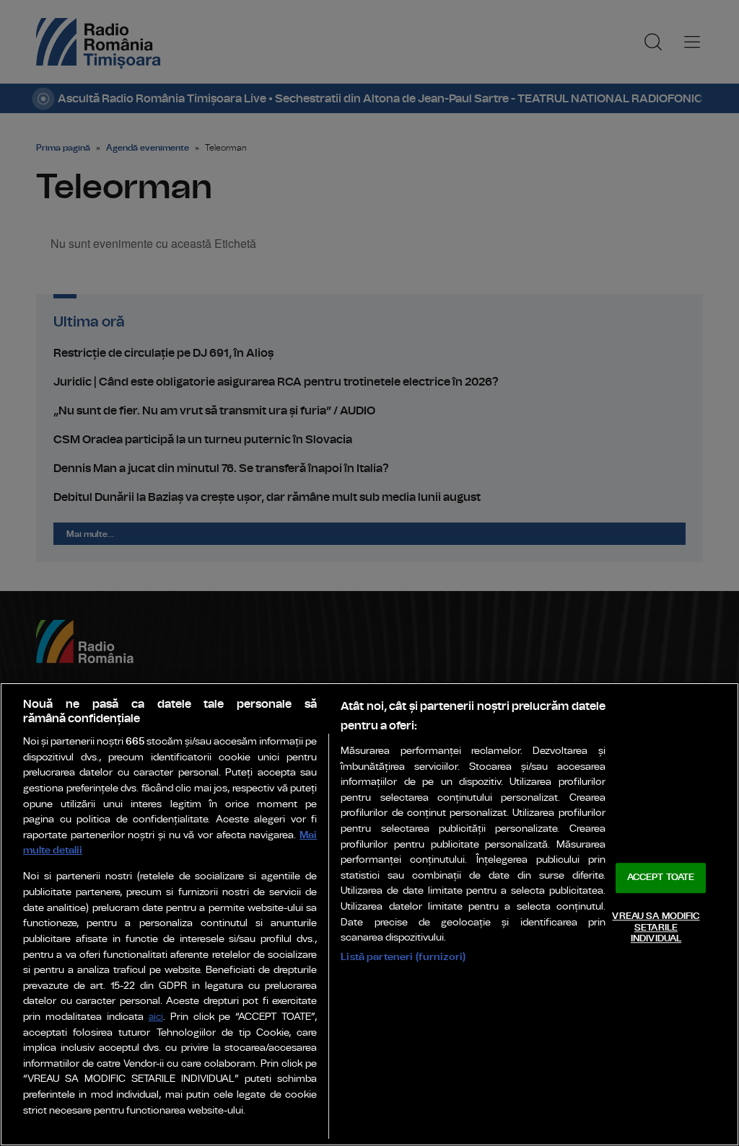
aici (156, 1017)
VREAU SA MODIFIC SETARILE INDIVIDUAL (655, 927)
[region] (369, 914)
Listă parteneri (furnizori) (403, 956)
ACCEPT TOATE (661, 878)
